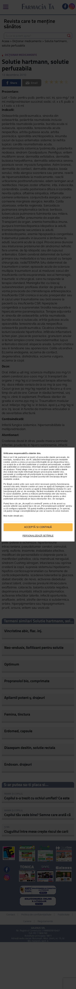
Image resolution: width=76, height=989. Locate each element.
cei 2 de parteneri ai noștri (22, 457)
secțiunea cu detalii (53, 474)
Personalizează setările (38, 535)
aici (21, 516)
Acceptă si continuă (38, 527)
